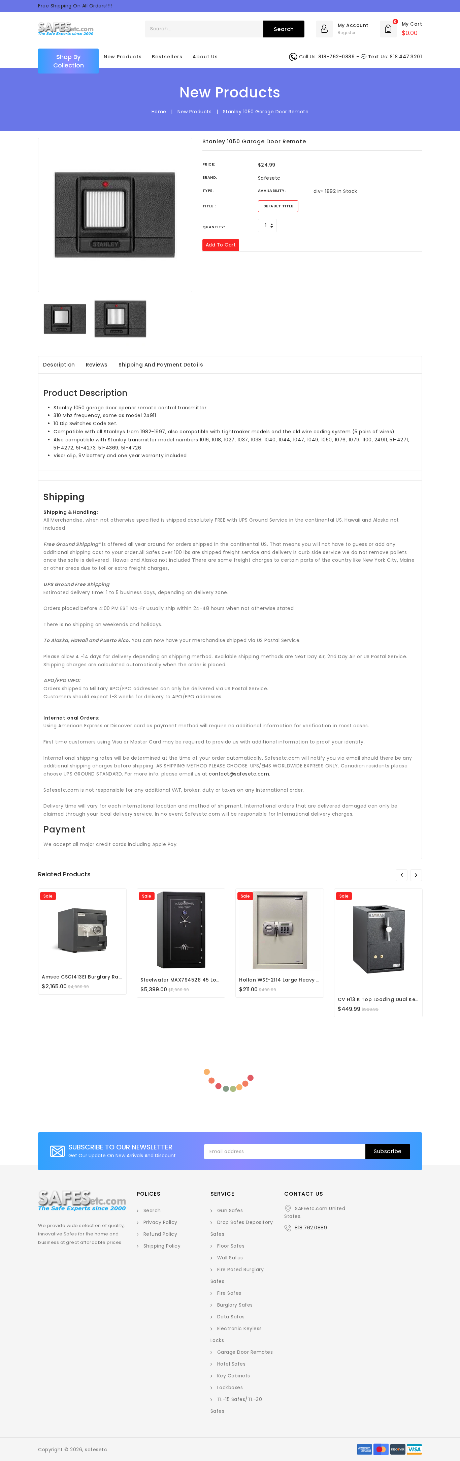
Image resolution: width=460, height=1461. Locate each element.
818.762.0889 (311, 1227)
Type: (208, 190)
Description (59, 364)
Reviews (97, 364)
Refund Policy (160, 1234)
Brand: (209, 177)
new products (123, 56)
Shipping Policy (162, 1246)
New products (194, 111)
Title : (209, 206)
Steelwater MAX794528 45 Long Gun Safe (194, 979)
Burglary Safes (235, 1305)
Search (152, 1210)
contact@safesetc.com (239, 773)
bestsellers (167, 56)
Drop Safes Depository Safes (241, 1228)
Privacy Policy (160, 1222)
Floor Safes (231, 1246)
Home (159, 111)
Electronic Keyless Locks (236, 1334)
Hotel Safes (231, 1364)
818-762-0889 (336, 56)
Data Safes (231, 1316)
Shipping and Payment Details (161, 364)
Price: (208, 164)
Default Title (278, 206)
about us (205, 56)
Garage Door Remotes (245, 1352)
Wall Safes (230, 1257)
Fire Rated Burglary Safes (237, 1275)
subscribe (388, 1151)
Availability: (272, 190)
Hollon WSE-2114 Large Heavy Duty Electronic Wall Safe (310, 979)
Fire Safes (229, 1293)
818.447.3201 (406, 56)
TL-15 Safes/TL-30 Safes (236, 1405)
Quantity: (213, 227)
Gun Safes (230, 1210)
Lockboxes (230, 1387)
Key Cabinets (233, 1375)
